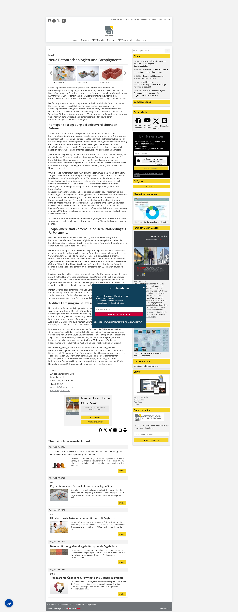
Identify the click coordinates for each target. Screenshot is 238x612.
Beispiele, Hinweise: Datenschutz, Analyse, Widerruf (118, 321)
